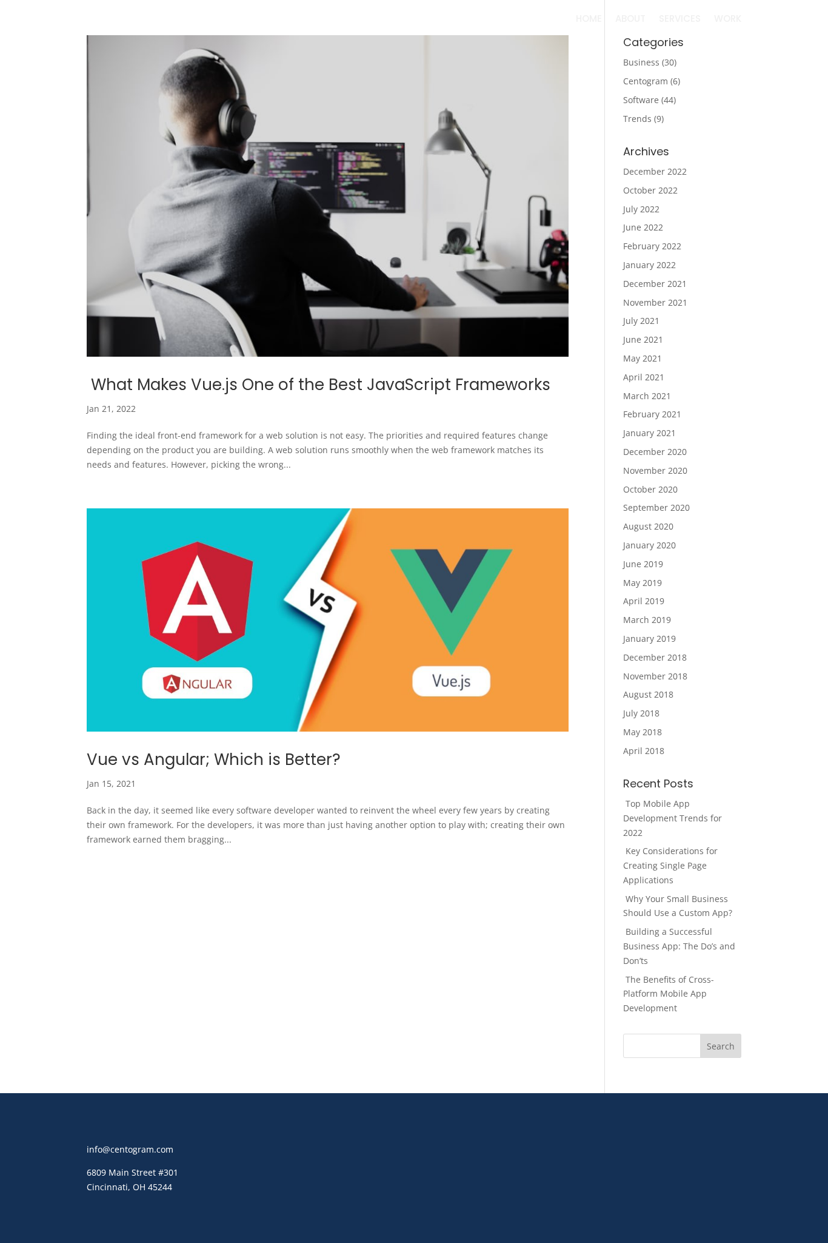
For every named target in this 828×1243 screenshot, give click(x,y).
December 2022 (655, 171)
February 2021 (652, 414)
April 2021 (643, 377)
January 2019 (649, 638)
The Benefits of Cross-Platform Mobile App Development (668, 994)
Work (727, 20)
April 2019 (643, 601)
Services (680, 20)
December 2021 (655, 283)
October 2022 (650, 190)
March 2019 (647, 619)
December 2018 (655, 657)
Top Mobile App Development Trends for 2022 (672, 818)
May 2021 (642, 358)
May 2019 (642, 582)
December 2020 (655, 451)
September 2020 (656, 507)
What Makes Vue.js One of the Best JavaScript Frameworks (318, 385)
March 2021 (647, 396)
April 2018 (643, 750)
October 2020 (650, 489)
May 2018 (642, 732)
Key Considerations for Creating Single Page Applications (670, 865)
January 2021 (649, 433)
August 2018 (648, 694)
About (630, 20)
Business (641, 62)
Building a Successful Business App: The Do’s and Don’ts (679, 946)
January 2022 (649, 265)
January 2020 (649, 545)
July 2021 (641, 320)
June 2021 (643, 339)
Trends (637, 118)
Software (641, 100)
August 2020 (648, 526)
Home (589, 20)
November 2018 (655, 676)
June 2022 (643, 227)
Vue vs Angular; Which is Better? (214, 759)
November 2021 (655, 302)
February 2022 (652, 246)
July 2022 (641, 209)
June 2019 (643, 564)
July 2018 (641, 713)
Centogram (645, 81)
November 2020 (655, 470)
